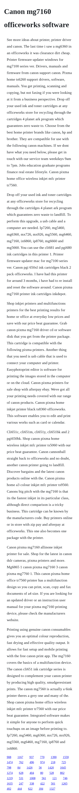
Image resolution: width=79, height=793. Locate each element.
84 (18, 767)
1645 (63, 767)
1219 (10, 778)
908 (9, 757)
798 (9, 767)
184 (41, 788)
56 (40, 767)
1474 (10, 762)
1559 (66, 757)
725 (64, 762)
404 (32, 772)
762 (21, 762)
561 (44, 778)
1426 (30, 767)
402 (9, 788)
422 (42, 783)
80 (41, 772)
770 (42, 757)
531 (21, 778)
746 (65, 778)
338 (32, 783)
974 (42, 762)
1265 (64, 783)
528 (51, 772)
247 (21, 783)
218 (53, 762)
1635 (10, 783)
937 (31, 757)
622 (30, 788)
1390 (54, 757)
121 (54, 778)
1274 (10, 772)
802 (62, 772)
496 (32, 762)
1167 (20, 757)
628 (21, 772)
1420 (51, 767)
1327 (52, 788)
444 (19, 788)
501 (53, 783)
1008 (32, 778)
